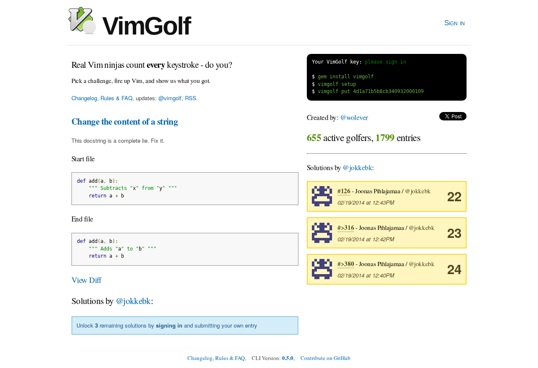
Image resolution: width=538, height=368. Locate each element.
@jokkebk (133, 301)
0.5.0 (287, 358)
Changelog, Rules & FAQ (101, 98)
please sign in (385, 62)
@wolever (354, 117)
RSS (190, 98)
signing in (169, 325)
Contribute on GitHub (326, 358)
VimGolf (143, 26)
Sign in (454, 23)
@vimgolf (170, 98)
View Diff (86, 280)
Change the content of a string (124, 121)
